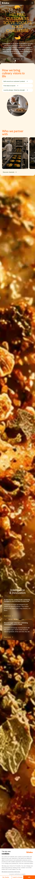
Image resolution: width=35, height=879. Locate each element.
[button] (1, 31)
